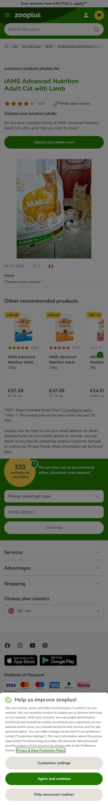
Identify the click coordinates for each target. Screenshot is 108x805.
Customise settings (54, 763)
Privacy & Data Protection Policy (41, 750)
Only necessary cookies (54, 794)
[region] (54, 749)
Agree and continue (54, 778)
